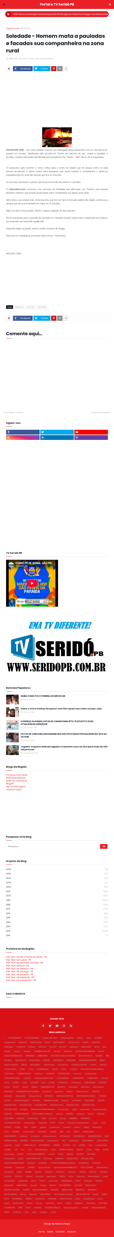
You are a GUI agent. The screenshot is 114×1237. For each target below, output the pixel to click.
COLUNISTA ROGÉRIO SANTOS (91, 1069)
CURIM (51, 1082)
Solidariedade (66, 1199)
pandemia (8, 1172)
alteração (8, 1047)
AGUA (47, 1042)
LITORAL (82, 1145)
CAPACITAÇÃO (10, 1069)
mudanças (9, 1154)
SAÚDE (104, 1194)
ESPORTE (69, 1114)
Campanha (63, 1065)
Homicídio (42, 1132)
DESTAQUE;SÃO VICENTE (86, 1096)
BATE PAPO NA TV (85, 1056)
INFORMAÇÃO (79, 1136)
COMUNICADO (64, 1073)
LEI (74, 1145)
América (31, 1047)
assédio (27, 1051)
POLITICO (18, 1176)
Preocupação (93, 1176)
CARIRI (22, 1069)
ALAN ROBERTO (59, 1042)
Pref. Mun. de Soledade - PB (20, 977)
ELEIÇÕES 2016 (41, 1105)
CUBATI (16, 1082)
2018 (57, 904)
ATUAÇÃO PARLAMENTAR (85, 1051)
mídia (89, 1149)
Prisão (77, 1181)
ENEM (74, 1109)
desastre (8, 1096)
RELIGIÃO (54, 1190)
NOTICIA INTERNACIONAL (14, 1163)
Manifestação (41, 1149)
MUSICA (80, 1154)
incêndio (23, 1136)
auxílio (101, 1051)
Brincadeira (35, 1065)
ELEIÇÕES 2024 (88, 1105)
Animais (42, 1047)
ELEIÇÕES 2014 (25, 1105)
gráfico (77, 1127)
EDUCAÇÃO (89, 1100)
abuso (80, 1038)
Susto (6, 1203)
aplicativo (74, 1047)
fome (52, 1123)
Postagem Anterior (13, 412)
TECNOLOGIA (18, 1203)
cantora (103, 1065)
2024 (57, 878)
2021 (57, 891)
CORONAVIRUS (78, 1078)
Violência (17, 1212)
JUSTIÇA (66, 1145)
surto (100, 1199)
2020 (57, 895)
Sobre (50, 1231)
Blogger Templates (13, 1228)
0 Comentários (45, 58)
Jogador (8, 1145)
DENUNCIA (8, 1091)
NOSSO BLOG (72, 1158)
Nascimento (9, 1158)
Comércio (39, 1073)
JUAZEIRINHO (44, 1145)
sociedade (39, 1199)
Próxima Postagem (100, 412)
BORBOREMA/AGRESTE (87, 1060)
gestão (43, 1127)
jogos (17, 1145)
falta (44, 1118)
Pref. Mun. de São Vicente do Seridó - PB (26, 956)
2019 (57, 900)
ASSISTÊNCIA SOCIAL (42, 1051)
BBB (107, 1056)
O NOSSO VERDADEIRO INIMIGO (62, 1163)
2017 (57, 908)
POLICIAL (30, 307)
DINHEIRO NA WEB (51, 1100)
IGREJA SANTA (88, 1132)
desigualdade (35, 1096)
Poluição (39, 1176)
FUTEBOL (7, 1127)
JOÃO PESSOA (102, 1140)
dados (25, 1087)
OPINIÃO (31, 1167)
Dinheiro (36, 1100)
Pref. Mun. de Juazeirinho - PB (21, 980)
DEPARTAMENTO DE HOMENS (28, 1091)
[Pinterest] (53, 68)
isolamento (74, 1140)
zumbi (53, 1212)
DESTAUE (102, 1096)
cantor (93, 1065)
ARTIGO (7, 1051)
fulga (95, 1123)
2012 (57, 930)
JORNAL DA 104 (29, 1145)
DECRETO (61, 1087)
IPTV (63, 1140)
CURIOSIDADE (89, 1082)
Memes (80, 1149)
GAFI (26, 1127)
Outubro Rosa (102, 1167)
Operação (20, 1167)
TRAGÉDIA (79, 1203)
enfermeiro (85, 1109)
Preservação (9, 1181)
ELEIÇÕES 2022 (72, 1105)
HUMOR (53, 1132)
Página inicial (12, 28)
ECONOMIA (76, 1100)
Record (53, 1185)
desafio (69, 1091)
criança (104, 1078)
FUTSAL (17, 1127)
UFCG (28, 1207)
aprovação (86, 1047)
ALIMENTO (96, 1042)
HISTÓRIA (15, 1132)
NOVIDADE (42, 1163)
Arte (104, 1047)
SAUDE (95, 1194)
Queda (34, 1185)
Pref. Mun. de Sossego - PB (19, 971)
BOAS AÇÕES (34, 1060)
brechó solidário (11, 1065)
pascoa (38, 1172)
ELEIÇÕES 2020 (56, 1105)
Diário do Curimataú (16, 780)
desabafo (47, 1091)
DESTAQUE (25, 28)
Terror (59, 1203)
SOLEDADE (42, 307)
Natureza (48, 1158)
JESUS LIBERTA (87, 1140)
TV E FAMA (103, 1203)
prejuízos (80, 1176)
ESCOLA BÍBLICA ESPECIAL (43, 1114)
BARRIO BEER (42, 1056)
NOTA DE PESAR (87, 1158)
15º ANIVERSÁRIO (14, 1038)
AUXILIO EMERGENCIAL (13, 1056)
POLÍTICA (7, 1176)
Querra (43, 1185)
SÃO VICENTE (45, 1194)
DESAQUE (95, 1091)
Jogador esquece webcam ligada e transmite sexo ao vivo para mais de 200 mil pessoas (64, 748)
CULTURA (34, 1082)
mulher (52, 1154)
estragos (80, 1114)
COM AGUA (9, 1073)
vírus (27, 1212)
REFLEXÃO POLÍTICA (12, 1190)
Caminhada (49, 1065)
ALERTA (85, 1042)
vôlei (34, 1212)
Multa (60, 1154)
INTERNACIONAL (10, 1140)
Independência (49, 1136)
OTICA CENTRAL (87, 1167)
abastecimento (67, 1038)
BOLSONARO (58, 1060)
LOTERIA (7, 1149)
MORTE (105, 1149)
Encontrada (63, 1109)
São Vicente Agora (15, 786)
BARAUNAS (30, 1056)
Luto (22, 1149)
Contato (60, 1231)
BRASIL (102, 1060)
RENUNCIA (80, 1190)
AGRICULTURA (35, 1042)
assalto (17, 1051)
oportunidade (44, 1167)
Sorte (78, 1199)
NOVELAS (31, 1163)
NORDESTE (60, 1158)
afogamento (9, 1042)
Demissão (85, 1087)
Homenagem (28, 1132)
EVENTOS (100, 1114)
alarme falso (73, 1042)
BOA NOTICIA (20, 1060)
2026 (57, 869)
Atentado (68, 1051)
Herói (6, 1132)
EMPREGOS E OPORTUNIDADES (43, 1109)
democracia (98, 1087)
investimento (53, 1140)
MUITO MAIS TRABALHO (36, 1154)
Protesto (99, 1181)
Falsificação (33, 1118)
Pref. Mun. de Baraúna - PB (19, 974)
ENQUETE (8, 1114)
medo (53, 1149)
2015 (57, 917)
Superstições (88, 1199)
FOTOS (61, 1123)
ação (88, 1038)
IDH (68, 1132)
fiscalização (29, 1123)
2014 (57, 922)
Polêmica (72, 1172)
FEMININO (73, 1118)
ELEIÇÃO (101, 1100)
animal (52, 1047)
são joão (33, 1194)
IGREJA (76, 1132)
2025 (57, 873)
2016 (57, 913)
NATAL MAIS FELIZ (33, 1158)
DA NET (16, 1087)
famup (63, 1118)
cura (43, 1082)
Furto (103, 1123)
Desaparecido (82, 1091)
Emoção (23, 1109)
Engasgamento (99, 1109)
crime (6, 1082)
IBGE (61, 1132)
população (51, 1176)
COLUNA (73, 1069)
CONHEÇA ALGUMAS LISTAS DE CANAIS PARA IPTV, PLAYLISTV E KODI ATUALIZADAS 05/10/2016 (57, 723)
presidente (23, 1181)
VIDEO (6, 1212)
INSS (106, 1136)
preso (33, 1181)
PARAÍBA (28, 1172)
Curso (7, 1087)
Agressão (23, 1042)
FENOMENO (85, 1118)
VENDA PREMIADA (98, 1207)
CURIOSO (102, 1082)
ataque (57, 1051)
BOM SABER (71, 1060)
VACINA (85, 1207)
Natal (20, 1158)
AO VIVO (62, 1047)
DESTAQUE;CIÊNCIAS (65, 1096)
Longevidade (101, 1145)
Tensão (39, 1203)
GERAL (33, 1127)
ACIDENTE (98, 1038)
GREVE (86, 1127)
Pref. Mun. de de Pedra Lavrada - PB (24, 962)
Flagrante (42, 1123)
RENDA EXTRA (67, 1190)
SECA (6, 1199)
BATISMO (99, 1056)
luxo (30, 1149)
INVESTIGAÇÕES (37, 1140)
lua (15, 1149)
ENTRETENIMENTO (22, 1114)
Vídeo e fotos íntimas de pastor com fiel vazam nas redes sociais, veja (61, 708)
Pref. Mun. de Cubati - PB (18, 959)
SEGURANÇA (17, 1199)
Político (29, 1176)
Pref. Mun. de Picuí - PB (17, 965)
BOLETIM (46, 1060)
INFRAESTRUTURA (94, 1136)
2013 (57, 926)
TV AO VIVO (90, 1203)
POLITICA (103, 1172)
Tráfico (68, 1203)
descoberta (20, 1096)
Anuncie (71, 1231)
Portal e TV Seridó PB (57, 4)
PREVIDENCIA (66, 1181)
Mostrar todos (14, 789)
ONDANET (8, 1167)
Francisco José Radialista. (78, 1123)
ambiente (20, 1047)
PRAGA (62, 1176)
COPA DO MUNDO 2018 (43, 1078)
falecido (20, 1118)
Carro (30, 1069)
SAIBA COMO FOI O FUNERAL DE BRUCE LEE (43, 696)
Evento (91, 1114)
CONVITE (27, 1078)
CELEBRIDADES (42, 1069)
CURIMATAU (63, 1082)
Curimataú (76, 1082)
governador (55, 1127)
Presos (42, 1181)
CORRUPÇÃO (92, 1078)
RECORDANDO (65, 1185)
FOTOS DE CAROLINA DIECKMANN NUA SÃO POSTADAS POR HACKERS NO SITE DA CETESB (64, 735)
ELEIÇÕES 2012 (10, 1105)
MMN (97, 1149)
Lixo (90, 1145)
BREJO (24, 1065)
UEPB (20, 1207)
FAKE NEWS (8, 1118)
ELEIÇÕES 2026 (10, 1109)
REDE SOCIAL (91, 1185)
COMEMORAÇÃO (24, 1073)
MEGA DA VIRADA (66, 1149)
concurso (77, 1073)
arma (97, 1047)
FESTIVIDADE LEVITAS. (12, 1123)
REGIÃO (26, 1190)
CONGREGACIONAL (12, 1078)
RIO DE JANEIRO (10, 1194)
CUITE (24, 1082)
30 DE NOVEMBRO (32, 1038)
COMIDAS (50, 1073)
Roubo (23, 1194)
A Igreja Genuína (50, 1038)
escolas (59, 1114)
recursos (78, 1185)
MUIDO (20, 1154)
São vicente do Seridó (63, 1194)
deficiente (73, 1087)
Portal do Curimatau (16, 774)
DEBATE (34, 1087)
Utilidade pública (71, 1207)
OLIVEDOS (96, 1163)
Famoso (53, 1118)
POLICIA (82, 1172)
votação (43, 1212)
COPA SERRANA (62, 1078)
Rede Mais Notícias (16, 777)
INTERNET (24, 1140)
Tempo (29, 1203)
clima (63, 1069)
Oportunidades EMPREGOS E (65, 1167)
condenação (90, 1073)
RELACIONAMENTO (40, 1190)
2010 (57, 935)
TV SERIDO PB (9, 1207)
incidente (35, 1136)
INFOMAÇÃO (65, 1136)
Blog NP (10, 783)
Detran (7, 1100)
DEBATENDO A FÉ (47, 1087)
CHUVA (55, 1069)
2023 (57, 882)
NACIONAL (91, 1154)
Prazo (71, 1176)
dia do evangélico (21, 1100)
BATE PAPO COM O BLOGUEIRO (63, 1056)
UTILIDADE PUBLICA (52, 1207)
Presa (105, 1176)
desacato (58, 1091)
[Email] (59, 68)
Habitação (97, 1127)
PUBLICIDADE (22, 1185)
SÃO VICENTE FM (82, 1194)
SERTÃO (29, 1199)
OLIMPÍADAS (83, 1163)
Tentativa (50, 1203)
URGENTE (37, 1207)
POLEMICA (60, 1172)
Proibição (88, 1181)
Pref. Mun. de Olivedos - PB (19, 968)
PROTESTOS (8, 1185)
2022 (57, 886)
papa (19, 1172)
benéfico (8, 1060)
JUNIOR (56, 1145)
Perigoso (48, 1172)
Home (41, 1231)
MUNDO (70, 1154)
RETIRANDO (92, 1190)
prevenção (53, 1181)
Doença (65, 1100)
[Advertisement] (60, 99)
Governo (67, 1127)
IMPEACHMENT (10, 1136)
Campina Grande (79, 1065)
